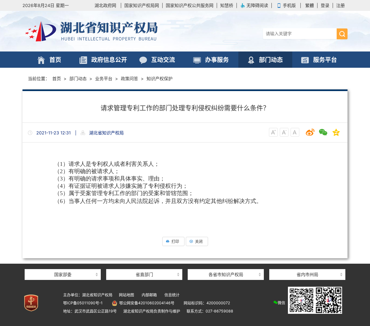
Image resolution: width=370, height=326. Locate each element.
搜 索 (342, 33)
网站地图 (126, 294)
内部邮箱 (149, 294)
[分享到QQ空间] (336, 132)
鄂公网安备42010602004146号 (145, 303)
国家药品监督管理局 (63, 265)
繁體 (309, 5)
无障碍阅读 (257, 5)
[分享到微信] (323, 132)
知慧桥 (226, 5)
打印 (175, 241)
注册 (340, 5)
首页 (56, 78)
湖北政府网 (105, 5)
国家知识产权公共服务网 (189, 5)
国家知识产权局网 (141, 5)
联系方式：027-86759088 (210, 311)
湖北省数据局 (144, 265)
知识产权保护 (160, 78)
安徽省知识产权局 (226, 265)
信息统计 (172, 294)
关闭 (199, 241)
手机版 (289, 5)
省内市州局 (307, 274)
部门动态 (78, 78)
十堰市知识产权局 (307, 265)
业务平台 (103, 78)
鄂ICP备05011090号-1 (83, 303)
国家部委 (63, 274)
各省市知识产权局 (226, 274)
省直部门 (144, 274)
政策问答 (129, 78)
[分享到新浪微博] (310, 132)
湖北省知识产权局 (103, 31)
